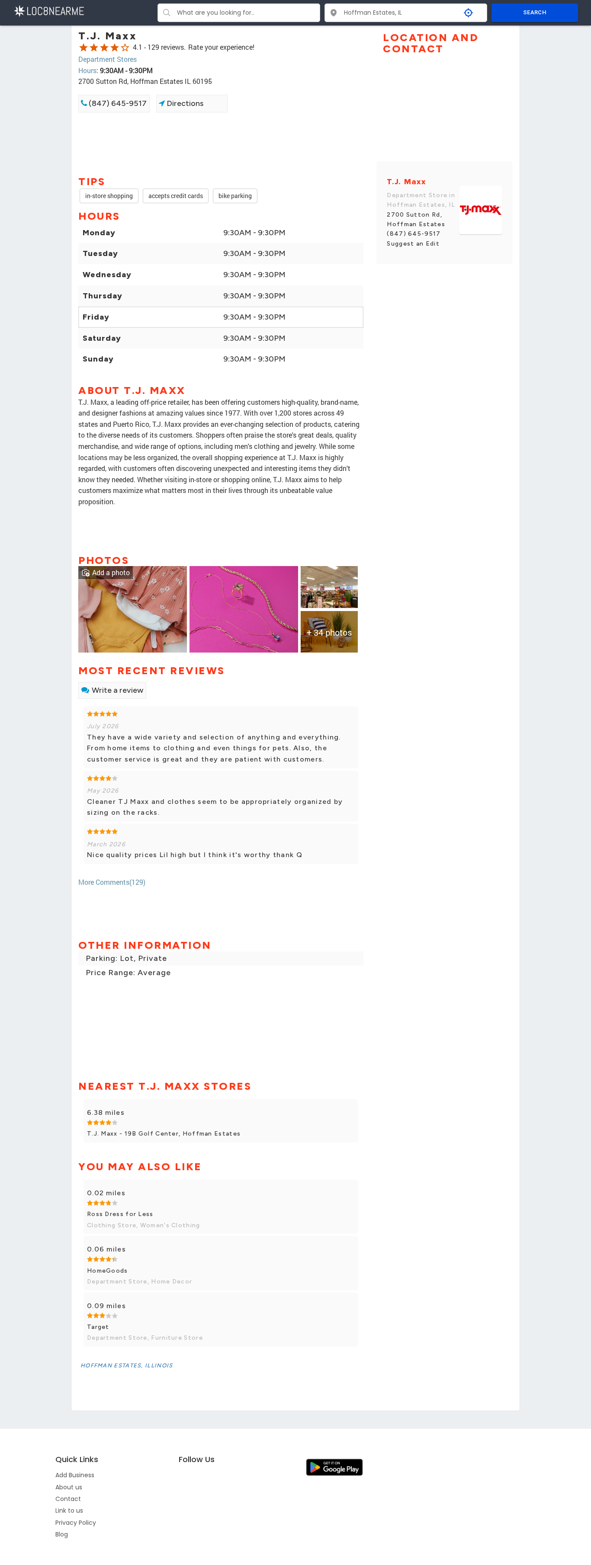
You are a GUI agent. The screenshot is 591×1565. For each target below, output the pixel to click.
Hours (87, 70)
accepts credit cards (175, 196)
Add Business (74, 1475)
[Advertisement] (220, 143)
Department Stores (107, 59)
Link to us (69, 1510)
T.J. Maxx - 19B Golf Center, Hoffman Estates (164, 1133)
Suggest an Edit (413, 243)
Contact (68, 1499)
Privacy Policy (75, 1522)
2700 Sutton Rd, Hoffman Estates (416, 219)
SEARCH (534, 12)
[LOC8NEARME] (48, 10)
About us (68, 1487)
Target (98, 1327)
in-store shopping (109, 196)
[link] (132, 608)
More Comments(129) (111, 882)
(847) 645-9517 (117, 103)
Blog (61, 1534)
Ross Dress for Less (120, 1214)
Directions (184, 103)
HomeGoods (107, 1270)
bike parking (235, 196)
